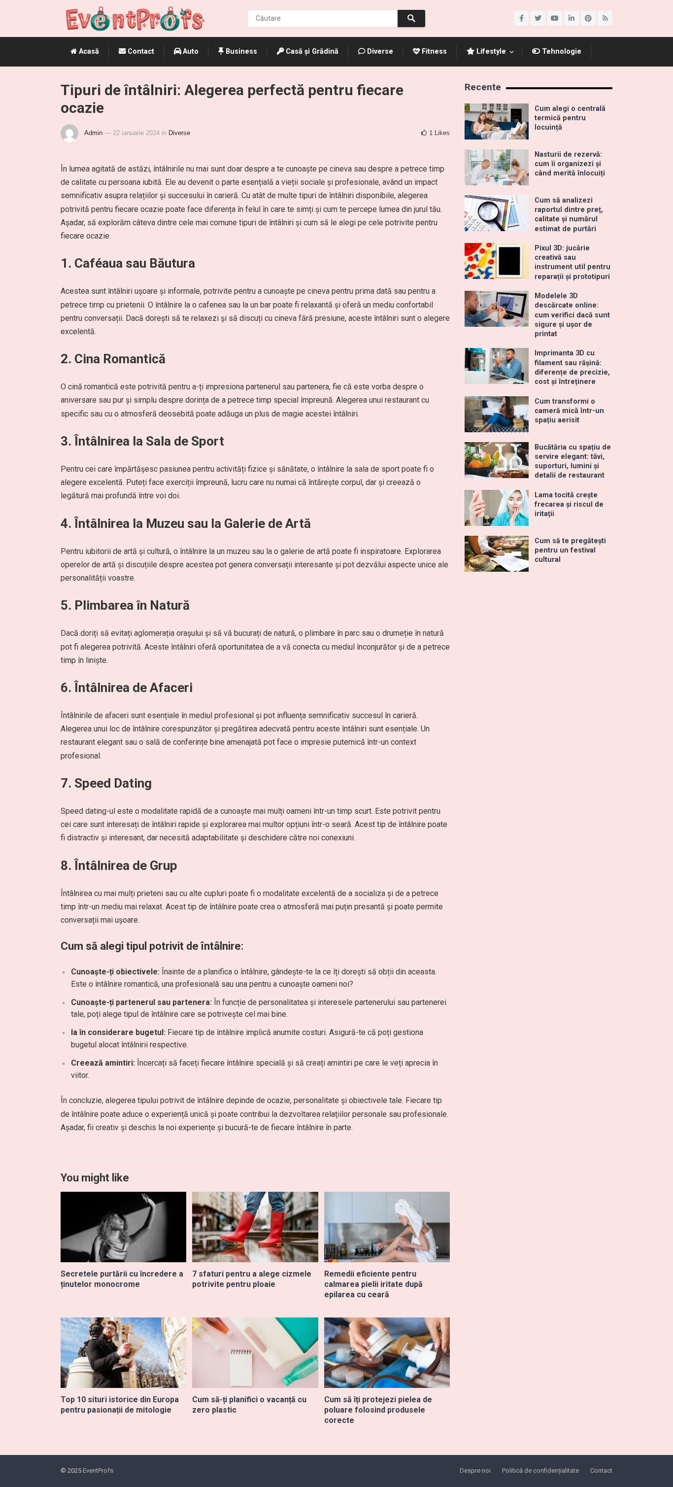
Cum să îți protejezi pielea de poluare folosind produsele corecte (378, 1410)
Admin (93, 133)
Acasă (88, 51)
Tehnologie (560, 51)
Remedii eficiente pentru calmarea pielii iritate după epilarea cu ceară (373, 1284)
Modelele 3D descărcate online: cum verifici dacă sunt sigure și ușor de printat (572, 315)
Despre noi (475, 1470)
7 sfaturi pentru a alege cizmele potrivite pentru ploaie (251, 1279)
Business (240, 51)
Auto (190, 51)
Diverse (379, 51)
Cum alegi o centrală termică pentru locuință (570, 118)
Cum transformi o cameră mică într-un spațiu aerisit (569, 411)
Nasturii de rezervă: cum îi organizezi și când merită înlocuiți (570, 164)
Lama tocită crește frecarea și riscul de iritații (569, 505)
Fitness (433, 51)
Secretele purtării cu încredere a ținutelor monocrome (122, 1279)
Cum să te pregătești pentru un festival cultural (570, 550)
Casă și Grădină (311, 51)
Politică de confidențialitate (540, 1470)
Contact (140, 51)
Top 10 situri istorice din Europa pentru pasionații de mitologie (120, 1405)
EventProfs (98, 1470)
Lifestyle (490, 51)
